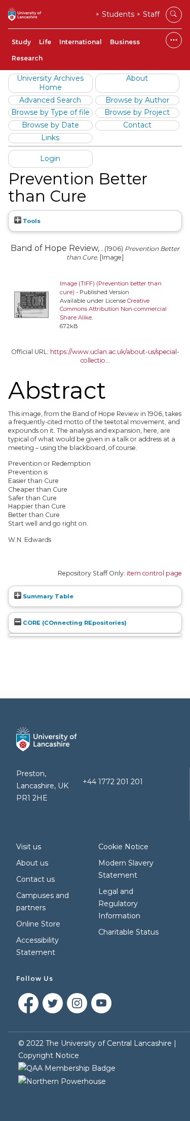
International (80, 42)
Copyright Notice (48, 1055)
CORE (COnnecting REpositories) (74, 622)
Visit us (28, 846)
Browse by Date (50, 125)
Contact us (35, 879)
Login (50, 158)
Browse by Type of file (50, 112)
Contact (137, 125)
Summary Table (47, 596)
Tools (31, 221)
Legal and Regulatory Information (119, 903)
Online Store (38, 923)
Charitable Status (128, 932)
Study (21, 42)
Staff (151, 14)
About (137, 78)
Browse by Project (137, 112)
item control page (154, 573)
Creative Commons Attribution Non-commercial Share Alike (113, 309)
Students (118, 14)
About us (32, 863)
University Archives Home (50, 83)
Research (27, 58)
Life (45, 42)
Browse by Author (137, 100)
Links (50, 137)
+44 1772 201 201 (113, 781)
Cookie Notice (123, 846)
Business (125, 42)
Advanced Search (50, 100)
